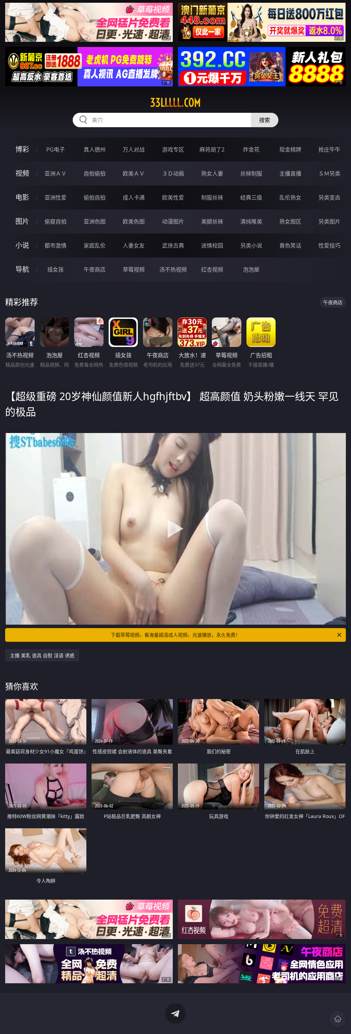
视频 (22, 173)
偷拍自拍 (95, 197)
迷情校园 (212, 245)
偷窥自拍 (55, 221)
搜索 (264, 120)
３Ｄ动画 (173, 173)
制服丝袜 (212, 197)
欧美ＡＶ (134, 173)
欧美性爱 (173, 197)
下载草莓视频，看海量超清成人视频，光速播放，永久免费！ (175, 635)
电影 (22, 197)
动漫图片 (173, 221)
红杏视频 (212, 269)
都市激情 (55, 245)
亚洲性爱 (55, 197)
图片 (22, 221)
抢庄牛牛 (329, 149)
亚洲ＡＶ (55, 173)
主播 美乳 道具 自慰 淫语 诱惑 (42, 655)
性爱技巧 (329, 245)
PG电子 (55, 149)
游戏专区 (173, 149)
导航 (22, 269)
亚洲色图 (95, 221)
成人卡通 (134, 197)
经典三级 (251, 197)
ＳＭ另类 (329, 173)
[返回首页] (337, 1019)
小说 (22, 245)
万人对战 (134, 149)
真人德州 (95, 149)
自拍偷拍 (95, 173)
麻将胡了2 (212, 149)
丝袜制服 (251, 173)
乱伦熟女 (290, 197)
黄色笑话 (290, 245)
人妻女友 (134, 245)
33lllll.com (175, 102)
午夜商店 (95, 269)
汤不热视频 (173, 269)
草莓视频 (134, 269)
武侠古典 (173, 245)
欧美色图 (134, 221)
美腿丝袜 (212, 221)
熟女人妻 (212, 173)
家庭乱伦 (95, 245)
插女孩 (55, 269)
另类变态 (329, 197)
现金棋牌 (290, 149)
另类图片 (329, 221)
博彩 (22, 149)
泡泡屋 (251, 269)
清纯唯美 (251, 221)
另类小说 (251, 245)
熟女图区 (290, 221)
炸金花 (251, 149)
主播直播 (290, 173)
